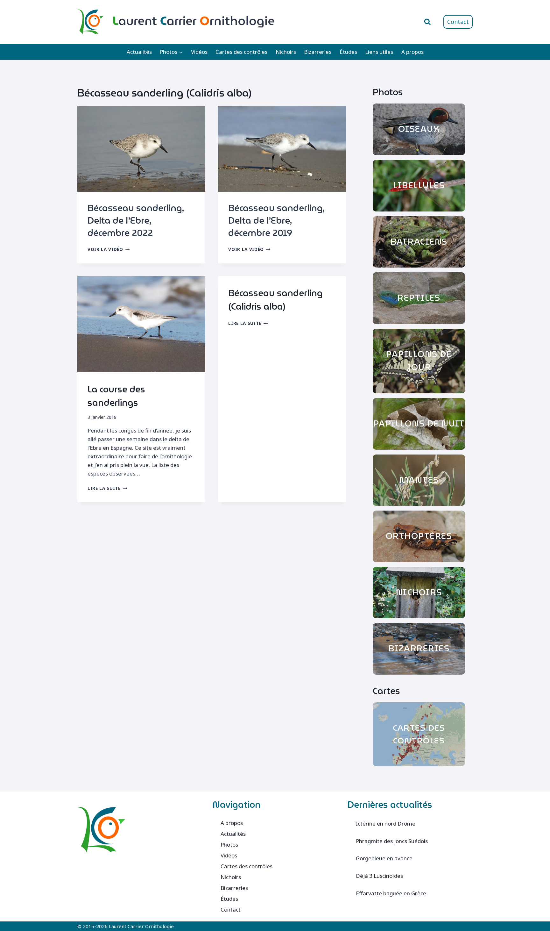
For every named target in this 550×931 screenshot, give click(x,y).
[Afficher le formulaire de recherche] (427, 22)
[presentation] (141, 148)
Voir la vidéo (109, 249)
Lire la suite (107, 488)
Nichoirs (286, 51)
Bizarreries (317, 51)
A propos (412, 51)
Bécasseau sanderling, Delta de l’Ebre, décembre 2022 (136, 220)
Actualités (139, 51)
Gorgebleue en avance (384, 858)
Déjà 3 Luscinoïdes (379, 875)
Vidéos (199, 51)
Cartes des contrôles (241, 51)
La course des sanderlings (116, 396)
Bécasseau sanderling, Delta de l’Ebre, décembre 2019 (276, 220)
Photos (229, 844)
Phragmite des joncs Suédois (392, 841)
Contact (458, 21)
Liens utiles (379, 51)
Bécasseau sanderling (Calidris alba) (275, 299)
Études (348, 51)
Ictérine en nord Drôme (385, 823)
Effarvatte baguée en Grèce (391, 893)
